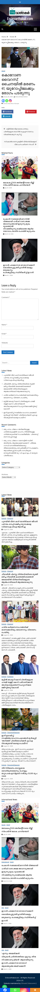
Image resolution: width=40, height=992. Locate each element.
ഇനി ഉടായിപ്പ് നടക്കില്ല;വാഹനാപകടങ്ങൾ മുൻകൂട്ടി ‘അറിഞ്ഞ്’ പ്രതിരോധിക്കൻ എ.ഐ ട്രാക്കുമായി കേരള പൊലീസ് (20, 415)
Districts (4, 518)
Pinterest (31, 111)
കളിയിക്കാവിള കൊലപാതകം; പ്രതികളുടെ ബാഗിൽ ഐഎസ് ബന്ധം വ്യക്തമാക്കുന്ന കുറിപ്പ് (19, 131)
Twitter (20, 111)
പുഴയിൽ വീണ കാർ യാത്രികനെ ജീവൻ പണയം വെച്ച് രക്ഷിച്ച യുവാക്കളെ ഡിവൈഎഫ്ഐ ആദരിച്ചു (19, 377)
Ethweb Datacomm (28, 983)
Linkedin (7, 116)
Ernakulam (10, 676)
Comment (6, 297)
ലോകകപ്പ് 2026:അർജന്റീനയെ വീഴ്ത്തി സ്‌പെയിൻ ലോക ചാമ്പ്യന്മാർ (18, 183)
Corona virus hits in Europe (11, 103)
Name (4, 325)
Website (5, 343)
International (5, 862)
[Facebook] (3, 100)
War (3, 907)
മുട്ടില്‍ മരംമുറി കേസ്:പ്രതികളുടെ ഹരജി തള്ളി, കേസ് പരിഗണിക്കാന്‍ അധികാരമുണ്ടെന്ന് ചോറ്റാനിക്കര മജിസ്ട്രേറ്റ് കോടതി (17, 683)
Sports (4, 824)
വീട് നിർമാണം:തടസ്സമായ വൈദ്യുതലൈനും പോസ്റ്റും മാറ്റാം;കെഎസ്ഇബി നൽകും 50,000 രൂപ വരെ (19, 772)
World (3, 71)
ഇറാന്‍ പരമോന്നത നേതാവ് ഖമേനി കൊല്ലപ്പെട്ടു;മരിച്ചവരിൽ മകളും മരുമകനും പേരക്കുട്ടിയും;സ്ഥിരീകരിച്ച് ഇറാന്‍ (19, 269)
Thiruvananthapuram (13, 732)
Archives (5, 474)
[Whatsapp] (6, 100)
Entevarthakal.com (20, 19)
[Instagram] (10, 100)
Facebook (8, 111)
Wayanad (10, 518)
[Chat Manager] (4, 987)
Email (4, 334)
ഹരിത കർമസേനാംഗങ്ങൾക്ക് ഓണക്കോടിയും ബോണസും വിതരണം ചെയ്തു (19, 630)
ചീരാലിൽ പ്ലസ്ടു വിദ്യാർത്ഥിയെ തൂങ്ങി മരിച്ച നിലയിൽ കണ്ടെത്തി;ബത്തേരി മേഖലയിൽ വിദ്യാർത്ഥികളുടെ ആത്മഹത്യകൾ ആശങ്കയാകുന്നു (20, 578)
